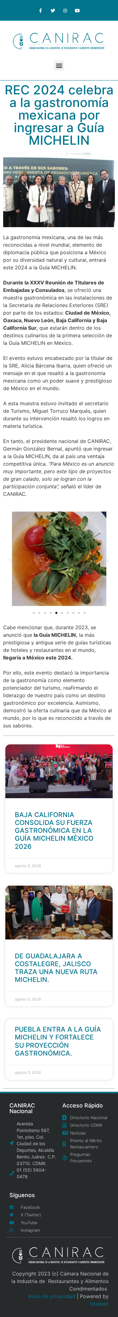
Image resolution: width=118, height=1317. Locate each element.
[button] (59, 65)
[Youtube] (77, 11)
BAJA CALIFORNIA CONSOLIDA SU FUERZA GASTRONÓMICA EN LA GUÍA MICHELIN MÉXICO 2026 (54, 830)
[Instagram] (65, 11)
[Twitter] (53, 11)
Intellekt (99, 1304)
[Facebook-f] (40, 11)
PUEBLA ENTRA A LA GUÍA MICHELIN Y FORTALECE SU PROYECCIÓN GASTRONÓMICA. (58, 1041)
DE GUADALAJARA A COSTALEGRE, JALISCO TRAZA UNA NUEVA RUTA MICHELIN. (56, 968)
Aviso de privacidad (51, 1296)
